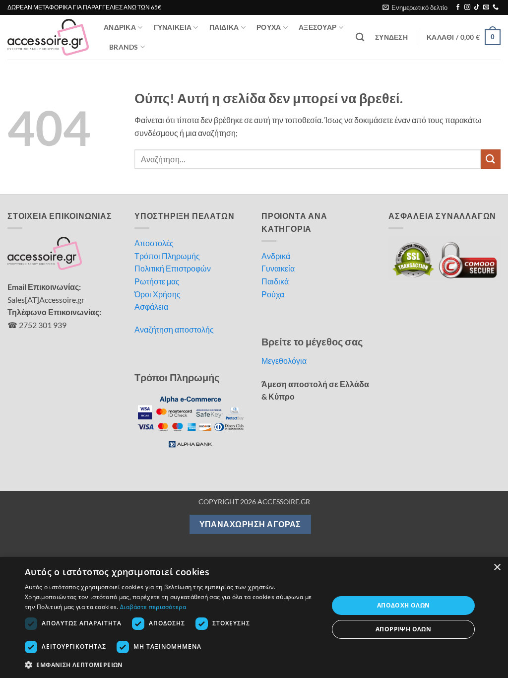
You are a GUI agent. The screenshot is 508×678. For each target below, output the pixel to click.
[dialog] (254, 617)
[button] (414, 7)
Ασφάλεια (151, 306)
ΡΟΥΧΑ (268, 27)
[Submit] (491, 159)
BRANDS (123, 47)
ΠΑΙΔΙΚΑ (224, 27)
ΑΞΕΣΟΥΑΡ (317, 27)
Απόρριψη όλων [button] (403, 629)
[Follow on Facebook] (458, 7)
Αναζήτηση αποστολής (174, 329)
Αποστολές (154, 243)
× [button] (497, 567)
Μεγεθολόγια (284, 360)
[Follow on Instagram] (467, 7)
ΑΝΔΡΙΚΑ (120, 27)
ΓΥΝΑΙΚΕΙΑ (173, 27)
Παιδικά (275, 281)
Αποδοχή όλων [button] (403, 605)
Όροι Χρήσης (157, 294)
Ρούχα (272, 294)
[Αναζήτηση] (360, 37)
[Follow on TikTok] (477, 7)
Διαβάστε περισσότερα (153, 607)
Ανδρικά (275, 256)
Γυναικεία (278, 268)
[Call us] (496, 7)
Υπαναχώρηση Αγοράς (250, 524)
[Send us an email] (486, 7)
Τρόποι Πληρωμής (167, 256)
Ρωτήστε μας (157, 281)
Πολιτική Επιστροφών (172, 268)
